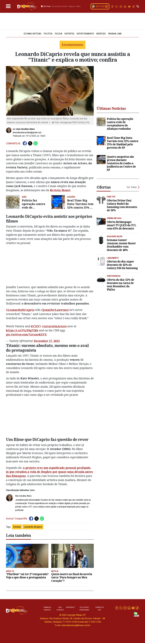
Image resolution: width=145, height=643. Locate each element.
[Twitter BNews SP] (117, 6)
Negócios (101, 33)
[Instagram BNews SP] (121, 6)
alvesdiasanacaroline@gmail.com (27, 132)
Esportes (69, 33)
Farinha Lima (114, 33)
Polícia (58, 33)
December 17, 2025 (47, 341)
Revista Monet (60, 190)
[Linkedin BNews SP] (125, 6)
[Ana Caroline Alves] (9, 130)
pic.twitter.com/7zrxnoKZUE (26, 334)
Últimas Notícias (32, 33)
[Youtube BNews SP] (129, 6)
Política (48, 33)
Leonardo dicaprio (33, 526)
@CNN (35, 326)
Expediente (70, 607)
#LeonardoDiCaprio (20, 310)
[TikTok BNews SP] (133, 6)
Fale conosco (60, 608)
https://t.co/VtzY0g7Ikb (22, 330)
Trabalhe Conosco (47, 608)
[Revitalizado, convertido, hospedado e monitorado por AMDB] (136, 614)
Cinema (17, 526)
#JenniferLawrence (55, 310)
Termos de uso (99, 608)
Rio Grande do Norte (60, 6)
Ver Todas (132, 187)
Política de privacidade (84, 608)
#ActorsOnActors (54, 326)
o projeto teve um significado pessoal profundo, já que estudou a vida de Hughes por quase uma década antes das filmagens (49, 472)
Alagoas (72, 6)
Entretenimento (85, 33)
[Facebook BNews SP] (112, 6)
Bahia (78, 6)
